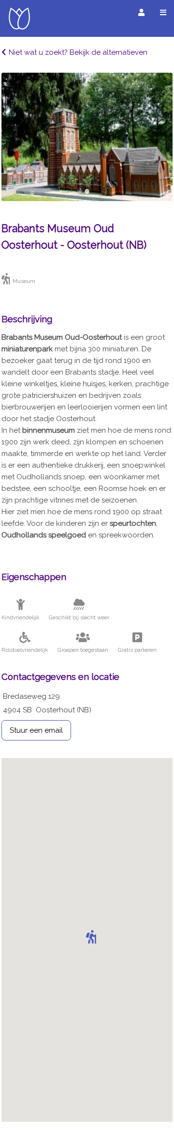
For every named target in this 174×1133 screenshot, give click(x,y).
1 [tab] (87, 191)
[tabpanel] (87, 137)
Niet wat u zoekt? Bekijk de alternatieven (78, 52)
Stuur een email (36, 730)
